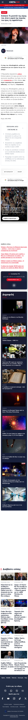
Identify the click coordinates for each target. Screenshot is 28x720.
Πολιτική (14, 677)
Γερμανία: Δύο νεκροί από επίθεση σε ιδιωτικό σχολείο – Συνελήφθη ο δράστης (20, 616)
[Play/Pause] (14, 204)
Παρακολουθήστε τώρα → (14, 279)
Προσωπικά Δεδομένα (19, 704)
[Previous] (4, 204)
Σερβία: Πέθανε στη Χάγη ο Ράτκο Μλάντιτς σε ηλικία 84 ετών (7, 665)
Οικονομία (20, 677)
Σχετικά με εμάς (14, 706)
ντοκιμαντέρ (8, 80)
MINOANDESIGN (14, 716)
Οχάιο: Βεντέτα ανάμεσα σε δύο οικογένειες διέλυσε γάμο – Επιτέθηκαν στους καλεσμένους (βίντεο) (7, 617)
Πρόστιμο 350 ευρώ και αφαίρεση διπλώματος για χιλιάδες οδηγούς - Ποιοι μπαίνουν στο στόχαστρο (12, 363)
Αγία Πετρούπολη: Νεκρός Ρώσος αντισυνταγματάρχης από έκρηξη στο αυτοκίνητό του (20, 666)
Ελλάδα (8, 677)
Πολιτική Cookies (8, 704)
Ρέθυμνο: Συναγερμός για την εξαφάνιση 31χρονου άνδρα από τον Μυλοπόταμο (13, 482)
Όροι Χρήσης (6, 706)
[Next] (24, 204)
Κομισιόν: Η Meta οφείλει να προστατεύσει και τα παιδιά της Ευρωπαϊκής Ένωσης (7, 643)
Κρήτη (3, 677)
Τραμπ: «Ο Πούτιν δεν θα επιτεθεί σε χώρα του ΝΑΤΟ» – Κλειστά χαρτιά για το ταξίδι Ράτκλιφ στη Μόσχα (20, 590)
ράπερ (20, 74)
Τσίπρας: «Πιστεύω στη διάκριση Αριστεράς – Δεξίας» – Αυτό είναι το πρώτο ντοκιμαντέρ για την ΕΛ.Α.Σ (14, 248)
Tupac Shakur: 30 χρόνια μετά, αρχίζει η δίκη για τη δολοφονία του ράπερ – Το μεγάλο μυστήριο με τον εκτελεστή (12, 255)
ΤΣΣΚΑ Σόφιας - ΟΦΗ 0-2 (10, 340)
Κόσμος (4, 12)
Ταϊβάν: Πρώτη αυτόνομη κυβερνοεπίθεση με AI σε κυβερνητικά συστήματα (19, 643)
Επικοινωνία (22, 706)
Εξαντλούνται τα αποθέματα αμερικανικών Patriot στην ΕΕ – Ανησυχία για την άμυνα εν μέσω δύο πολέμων (7, 590)
